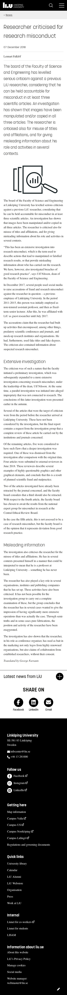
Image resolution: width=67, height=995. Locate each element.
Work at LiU (14, 903)
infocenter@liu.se (20, 751)
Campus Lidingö (16, 838)
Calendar (12, 870)
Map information (16, 812)
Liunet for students (17, 928)
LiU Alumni (14, 876)
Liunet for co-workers (19, 922)
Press (10, 896)
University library (17, 863)
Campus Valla (15, 818)
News (9, 15)
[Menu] (61, 5)
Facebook (19, 776)
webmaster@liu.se (17, 983)
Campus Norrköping (18, 831)
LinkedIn (19, 790)
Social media (14, 972)
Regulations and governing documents (28, 844)
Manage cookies (16, 965)
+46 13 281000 (19, 756)
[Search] (51, 5)
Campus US (14, 825)
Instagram (19, 783)
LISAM (11, 935)
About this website (17, 952)
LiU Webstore (15, 883)
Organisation (14, 890)
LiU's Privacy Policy (19, 959)
